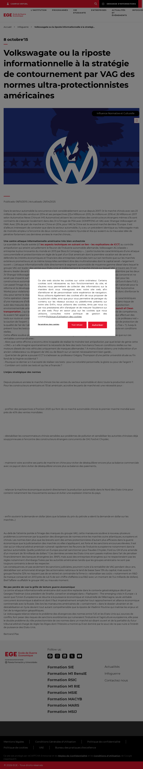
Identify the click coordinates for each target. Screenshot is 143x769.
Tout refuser (77, 325)
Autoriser (97, 325)
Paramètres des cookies (48, 324)
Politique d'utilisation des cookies (64, 316)
